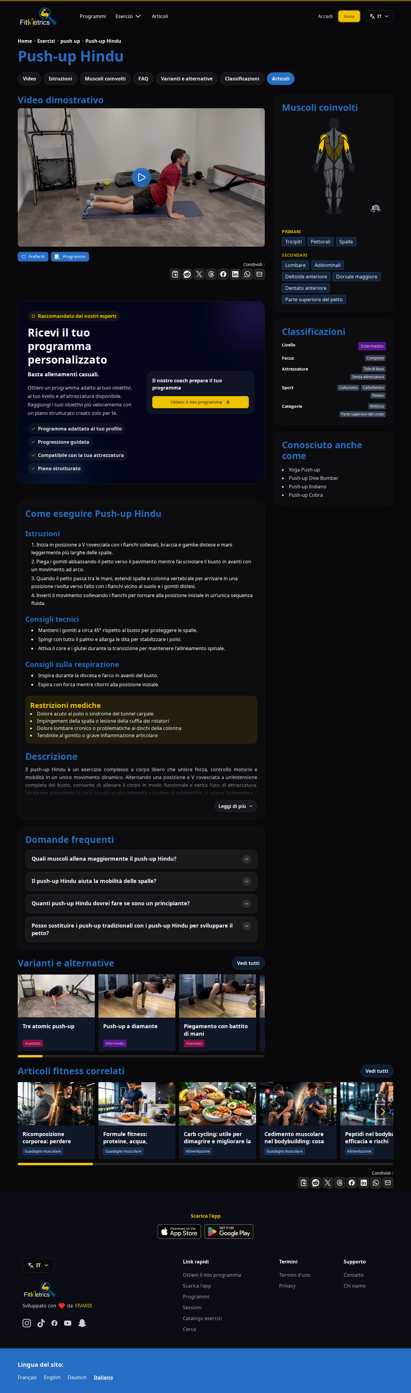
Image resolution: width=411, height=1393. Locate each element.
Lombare (295, 265)
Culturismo (348, 387)
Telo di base (374, 368)
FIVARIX (83, 1305)
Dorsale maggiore (356, 276)
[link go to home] (41, 1289)
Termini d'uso (294, 1275)
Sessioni (192, 1307)
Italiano (103, 1377)
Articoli (160, 16)
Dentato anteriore (305, 288)
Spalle (346, 241)
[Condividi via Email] (259, 274)
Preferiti (37, 256)
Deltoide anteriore (306, 276)
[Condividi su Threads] (211, 274)
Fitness (378, 395)
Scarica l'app (197, 1285)
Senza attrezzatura (368, 376)
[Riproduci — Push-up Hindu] (141, 177)
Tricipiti (293, 241)
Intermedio (372, 346)
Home (25, 41)
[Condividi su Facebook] (223, 274)
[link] (328, 163)
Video (29, 78)
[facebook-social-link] (54, 1323)
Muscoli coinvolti (105, 78)
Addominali (328, 265)
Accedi (325, 16)
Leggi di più (232, 806)
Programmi (93, 16)
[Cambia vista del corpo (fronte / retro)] (375, 209)
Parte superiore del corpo (362, 414)
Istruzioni (60, 78)
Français (27, 1377)
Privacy (287, 1285)
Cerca (189, 1329)
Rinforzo (377, 406)
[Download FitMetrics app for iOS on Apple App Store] (179, 1231)
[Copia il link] (175, 274)
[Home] (38, 16)
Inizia (349, 16)
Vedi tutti (248, 963)
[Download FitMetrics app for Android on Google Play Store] (229, 1231)
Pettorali (320, 241)
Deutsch (77, 1377)
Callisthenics (373, 387)
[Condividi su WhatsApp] (247, 274)
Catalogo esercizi (202, 1318)
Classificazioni (242, 78)
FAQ (143, 78)
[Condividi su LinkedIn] (235, 274)
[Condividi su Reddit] (187, 274)
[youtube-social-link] (67, 1323)
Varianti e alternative (186, 78)
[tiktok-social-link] (41, 1323)
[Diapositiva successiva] (254, 1003)
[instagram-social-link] (27, 1323)
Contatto (354, 1275)
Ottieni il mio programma (212, 1275)
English (52, 1377)
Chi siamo (355, 1285)
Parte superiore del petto (314, 299)
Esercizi (124, 16)
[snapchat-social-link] (82, 1323)
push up (70, 41)
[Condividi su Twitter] (199, 274)
